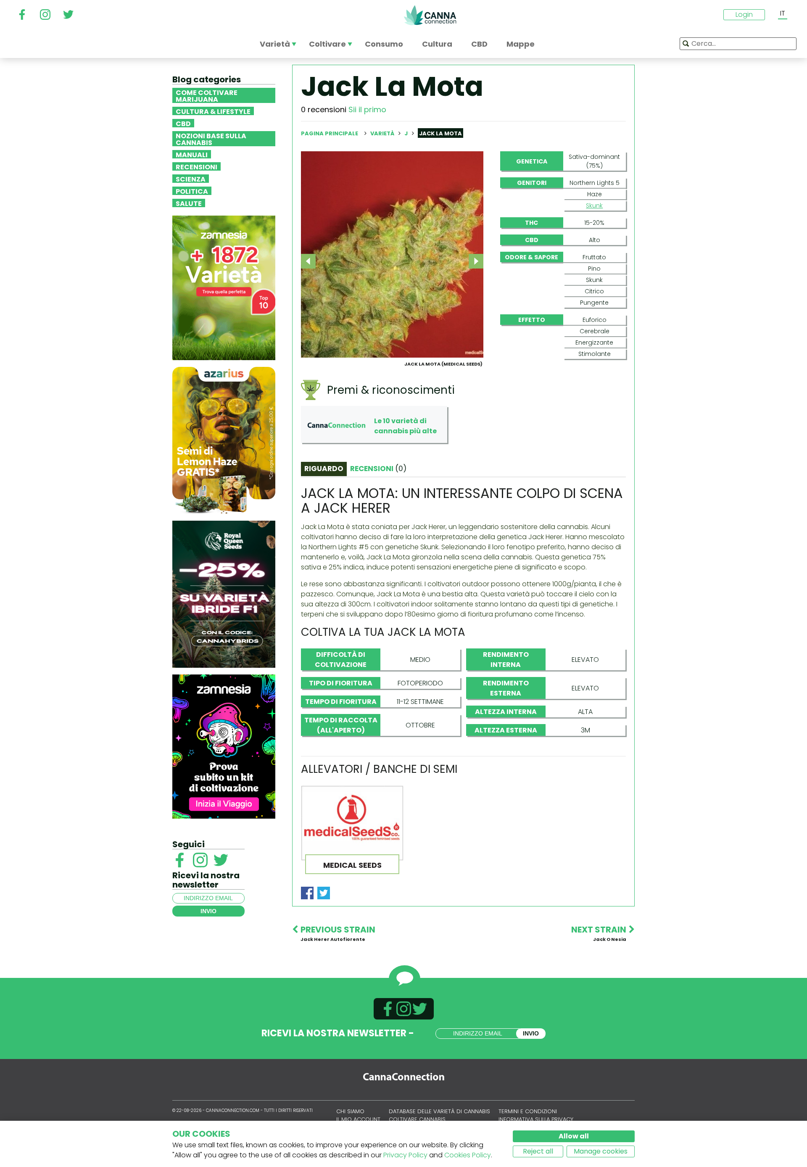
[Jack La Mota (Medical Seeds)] (392, 254)
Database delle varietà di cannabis (439, 1111)
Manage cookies (601, 1151)
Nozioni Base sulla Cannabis (211, 138)
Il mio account (358, 1119)
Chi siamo (350, 1111)
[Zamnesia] (223, 287)
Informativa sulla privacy (535, 1119)
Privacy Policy (405, 1155)
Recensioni (196, 166)
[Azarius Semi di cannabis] (223, 440)
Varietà (383, 133)
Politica (192, 191)
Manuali (192, 154)
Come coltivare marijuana (206, 95)
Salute (189, 203)
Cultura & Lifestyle (213, 111)
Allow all (574, 1136)
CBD (183, 123)
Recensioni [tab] (378, 469)
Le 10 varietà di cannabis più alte (405, 426)
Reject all (538, 1151)
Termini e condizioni (527, 1111)
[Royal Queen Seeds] (223, 593)
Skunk (594, 205)
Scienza (191, 178)
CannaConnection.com (430, 15)
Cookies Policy (467, 1155)
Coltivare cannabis (417, 1119)
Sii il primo (367, 109)
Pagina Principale (329, 133)
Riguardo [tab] (323, 469)
